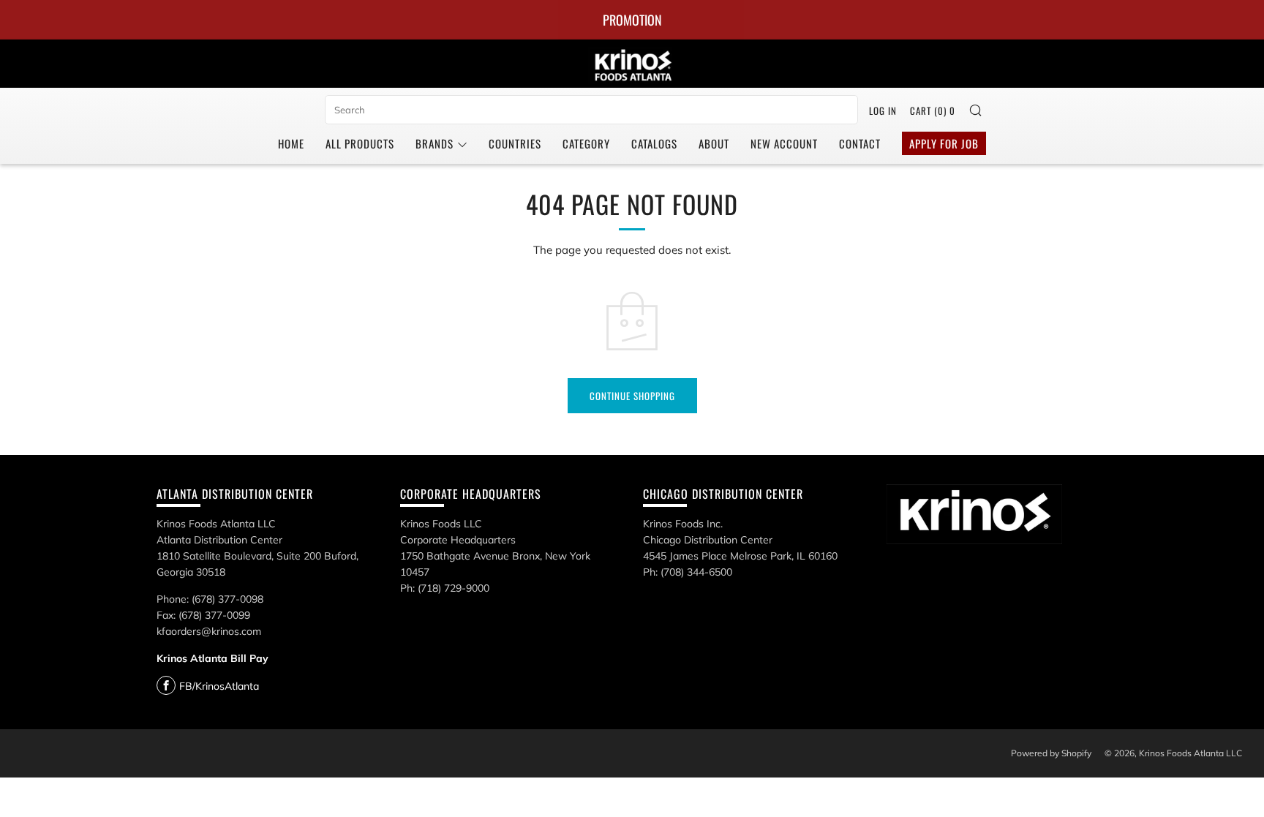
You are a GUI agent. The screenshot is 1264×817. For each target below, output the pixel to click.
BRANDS (434, 143)
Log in (883, 110)
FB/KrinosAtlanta (219, 686)
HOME (291, 143)
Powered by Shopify (1051, 753)
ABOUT (714, 143)
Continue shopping (632, 395)
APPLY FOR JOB (944, 143)
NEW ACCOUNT (784, 143)
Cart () (932, 110)
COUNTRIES (515, 143)
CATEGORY (586, 143)
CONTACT (860, 143)
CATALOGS (654, 143)
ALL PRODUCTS (360, 143)
